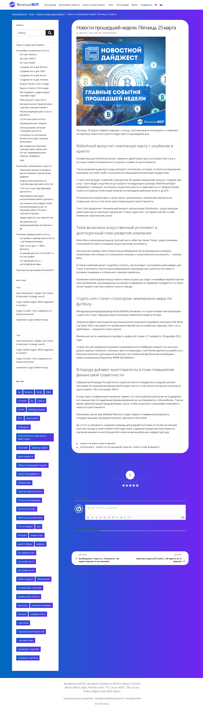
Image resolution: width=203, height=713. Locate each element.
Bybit (48, 392)
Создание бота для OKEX (32, 71)
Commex (22, 400)
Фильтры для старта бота (33, 99)
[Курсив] (92, 517)
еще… (23, 160)
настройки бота (26, 570)
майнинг (40, 544)
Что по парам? (25, 526)
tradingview (23, 427)
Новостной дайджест (146, 447)
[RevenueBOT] (162, 685)
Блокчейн (23, 447)
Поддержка (146, 4)
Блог (31, 14)
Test (18, 287)
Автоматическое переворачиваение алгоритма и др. (36, 225)
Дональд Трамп (40, 447)
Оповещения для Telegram (33, 123)
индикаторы (37, 535)
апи (38, 526)
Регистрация (122, 4)
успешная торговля (28, 657)
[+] (129, 517)
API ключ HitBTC (28, 58)
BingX (39, 392)
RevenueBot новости (69, 4)
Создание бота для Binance (34, 67)
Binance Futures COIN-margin (34, 88)
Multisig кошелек (36, 409)
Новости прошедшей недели (114, 447)
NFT (20, 418)
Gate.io (41, 400)
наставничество (26, 552)
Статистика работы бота (32, 119)
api (19, 392)
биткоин (22, 535)
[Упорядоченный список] (105, 517)
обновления (43, 579)
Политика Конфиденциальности (109, 698)
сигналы (22, 614)
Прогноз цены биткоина (30, 517)
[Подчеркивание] (96, 517)
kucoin (21, 409)
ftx (32, 400)
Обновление (24, 482)
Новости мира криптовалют (51, 14)
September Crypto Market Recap (32, 319)
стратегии (23, 622)
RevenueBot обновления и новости (34, 166)
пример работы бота (28, 596)
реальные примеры (41, 605)
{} (125, 517)
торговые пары (25, 640)
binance (28, 392)
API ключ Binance (28, 54)
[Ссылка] (121, 517)
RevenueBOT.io (19, 14)
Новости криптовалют (93, 4)
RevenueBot (110, 33)
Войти (135, 4)
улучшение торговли (28, 649)
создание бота (37, 614)
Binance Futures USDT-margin (34, 83)
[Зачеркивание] (101, 517)
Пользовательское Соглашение (78, 698)
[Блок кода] (117, 517)
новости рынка (25, 579)
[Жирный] (88, 517)
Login (182, 498)
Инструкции (50, 4)
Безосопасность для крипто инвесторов (32, 437)
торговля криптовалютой (31, 631)
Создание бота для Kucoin (33, 75)
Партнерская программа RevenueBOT (35, 270)
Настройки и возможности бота (32, 50)
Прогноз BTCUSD (27, 509)
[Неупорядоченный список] (109, 517)
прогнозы (23, 605)
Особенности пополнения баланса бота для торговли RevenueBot (34, 138)
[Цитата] (113, 517)
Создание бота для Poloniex (34, 79)
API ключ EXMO (27, 62)
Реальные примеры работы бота (33, 234)
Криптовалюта (25, 456)
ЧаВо (110, 4)
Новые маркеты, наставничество (36, 217)
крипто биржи (25, 544)
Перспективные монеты (30, 491)
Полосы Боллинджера (29, 500)
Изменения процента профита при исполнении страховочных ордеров (35, 173)
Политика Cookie (133, 698)
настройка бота (26, 561)
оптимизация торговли (29, 587)
